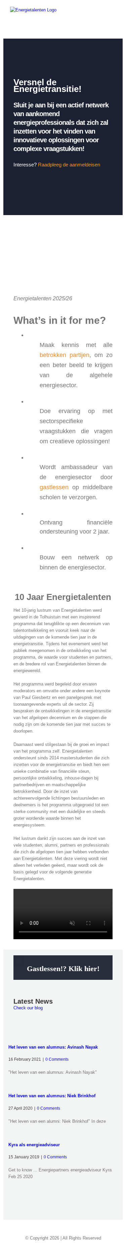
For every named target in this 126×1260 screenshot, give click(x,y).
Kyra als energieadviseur (34, 1144)
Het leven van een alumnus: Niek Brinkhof (51, 1095)
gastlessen (54, 487)
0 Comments (57, 1059)
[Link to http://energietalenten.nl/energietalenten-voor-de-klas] (18, 961)
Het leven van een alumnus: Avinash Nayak (53, 1047)
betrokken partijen (64, 355)
